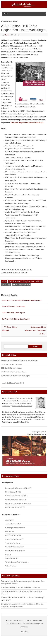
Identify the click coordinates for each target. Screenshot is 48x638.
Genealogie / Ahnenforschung (15, 528)
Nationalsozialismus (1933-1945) (16, 496)
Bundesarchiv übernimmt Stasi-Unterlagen (15, 376)
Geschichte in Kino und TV (14, 539)
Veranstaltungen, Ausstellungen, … (17, 562)
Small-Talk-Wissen (11, 558)
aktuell (4, 281)
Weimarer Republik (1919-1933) (15, 499)
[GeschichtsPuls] (24, 8)
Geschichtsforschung (12, 543)
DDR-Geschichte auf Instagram (13, 313)
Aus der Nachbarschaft (13, 524)
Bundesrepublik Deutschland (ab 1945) (18, 488)
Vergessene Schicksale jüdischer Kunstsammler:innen (21, 300)
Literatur (39, 281)
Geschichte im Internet (13, 535)
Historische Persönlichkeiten (15, 551)
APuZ (4, 284)
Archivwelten (9, 520)
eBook (14, 284)
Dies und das (9, 531)
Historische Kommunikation (14, 547)
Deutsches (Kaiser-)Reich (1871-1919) (21, 281)
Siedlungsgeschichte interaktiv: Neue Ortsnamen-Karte (35, 330)
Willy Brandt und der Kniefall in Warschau (26, 587)
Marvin (6, 35)
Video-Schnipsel (10, 566)
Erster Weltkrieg (24, 284)
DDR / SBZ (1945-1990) (13, 492)
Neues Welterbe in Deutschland (13, 306)
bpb (9, 284)
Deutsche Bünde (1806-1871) (15, 507)
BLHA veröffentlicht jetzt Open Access (15, 319)
